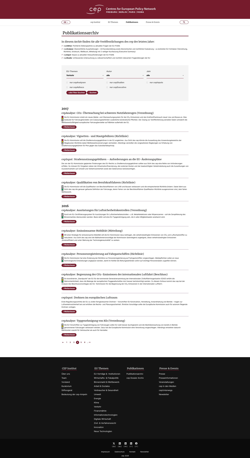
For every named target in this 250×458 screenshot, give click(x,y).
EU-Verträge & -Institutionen (107, 374)
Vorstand (66, 382)
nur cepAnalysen (77, 82)
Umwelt (97, 394)
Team (64, 378)
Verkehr (97, 407)
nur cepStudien (116, 82)
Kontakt (132, 452)
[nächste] (89, 342)
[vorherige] (63, 342)
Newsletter (164, 394)
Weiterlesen (69, 127)
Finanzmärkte (100, 411)
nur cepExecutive (117, 87)
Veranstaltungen (166, 382)
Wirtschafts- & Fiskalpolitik (106, 378)
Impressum (105, 452)
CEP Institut (69, 368)
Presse (162, 374)
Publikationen (132, 22)
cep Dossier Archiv (135, 378)
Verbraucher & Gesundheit (106, 390)
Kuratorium (66, 386)
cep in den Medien (167, 386)
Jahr (148, 71)
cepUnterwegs (165, 390)
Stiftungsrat (67, 390)
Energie (97, 398)
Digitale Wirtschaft (102, 419)
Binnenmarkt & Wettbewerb (106, 382)
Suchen (93, 92)
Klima (96, 402)
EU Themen (113, 22)
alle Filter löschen (77, 92)
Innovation (99, 427)
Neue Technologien (103, 431)
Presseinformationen (168, 378)
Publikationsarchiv (134, 374)
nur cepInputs (156, 82)
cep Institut (95, 22)
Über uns (66, 374)
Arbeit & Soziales (102, 386)
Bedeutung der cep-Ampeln (74, 394)
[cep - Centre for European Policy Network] (124, 9)
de (65, 22)
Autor (109, 71)
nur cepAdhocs (76, 87)
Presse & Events (153, 22)
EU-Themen (72, 71)
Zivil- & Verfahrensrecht (105, 423)
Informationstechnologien (105, 415)
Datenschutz (120, 452)
